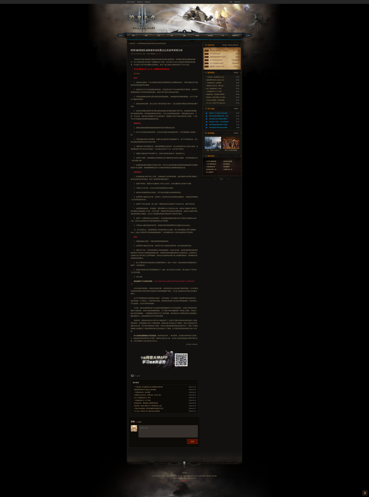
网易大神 (140, 2)
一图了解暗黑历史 (211, 164)
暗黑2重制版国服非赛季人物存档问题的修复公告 (219, 124)
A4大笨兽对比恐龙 (215, 53)
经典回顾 (210, 35)
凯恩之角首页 (131, 2)
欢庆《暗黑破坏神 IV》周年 (142, 397)
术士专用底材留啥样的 (216, 60)
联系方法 (169, 476)
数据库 (197, 35)
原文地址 (137, 73)
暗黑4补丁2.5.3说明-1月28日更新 (218, 113)
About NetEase (156, 476)
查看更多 (236, 72)
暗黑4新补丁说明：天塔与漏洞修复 (219, 121)
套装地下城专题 (227, 161)
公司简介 (163, 476)
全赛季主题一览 (227, 169)
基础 (146, 35)
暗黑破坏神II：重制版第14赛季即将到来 (146, 403)
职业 (159, 35)
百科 (171, 35)
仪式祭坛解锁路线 (211, 161)
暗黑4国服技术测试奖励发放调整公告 (219, 127)
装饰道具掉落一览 (211, 169)
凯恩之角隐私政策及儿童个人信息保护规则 (194, 476)
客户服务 (180, 476)
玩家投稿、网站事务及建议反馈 (230, 45)
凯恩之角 (132, 43)
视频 (184, 35)
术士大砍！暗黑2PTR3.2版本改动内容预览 (147, 411)
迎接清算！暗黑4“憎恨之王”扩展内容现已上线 (147, 406)
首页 (133, 35)
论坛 (223, 35)
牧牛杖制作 (226, 164)
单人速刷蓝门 (210, 172)
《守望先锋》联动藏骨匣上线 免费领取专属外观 (148, 387)
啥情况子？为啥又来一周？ (217, 66)
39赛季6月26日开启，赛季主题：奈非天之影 (147, 395)
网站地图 (214, 476)
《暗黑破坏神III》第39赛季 (142, 392)
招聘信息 (174, 476)
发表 (192, 441)
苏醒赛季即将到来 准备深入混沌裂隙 (145, 389)
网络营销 (208, 476)
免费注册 (237, 2)
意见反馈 (184, 472)
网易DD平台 (235, 35)
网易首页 (147, 2)
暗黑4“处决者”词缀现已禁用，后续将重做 (219, 116)
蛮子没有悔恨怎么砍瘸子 (217, 63)
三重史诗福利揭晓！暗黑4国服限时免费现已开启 (148, 408)
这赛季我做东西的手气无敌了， (218, 57)
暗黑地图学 (226, 166)
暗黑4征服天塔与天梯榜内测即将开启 (219, 119)
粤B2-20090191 (192, 478)
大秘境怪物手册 (210, 166)
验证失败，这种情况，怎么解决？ (219, 50)
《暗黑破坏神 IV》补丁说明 (142, 400)
